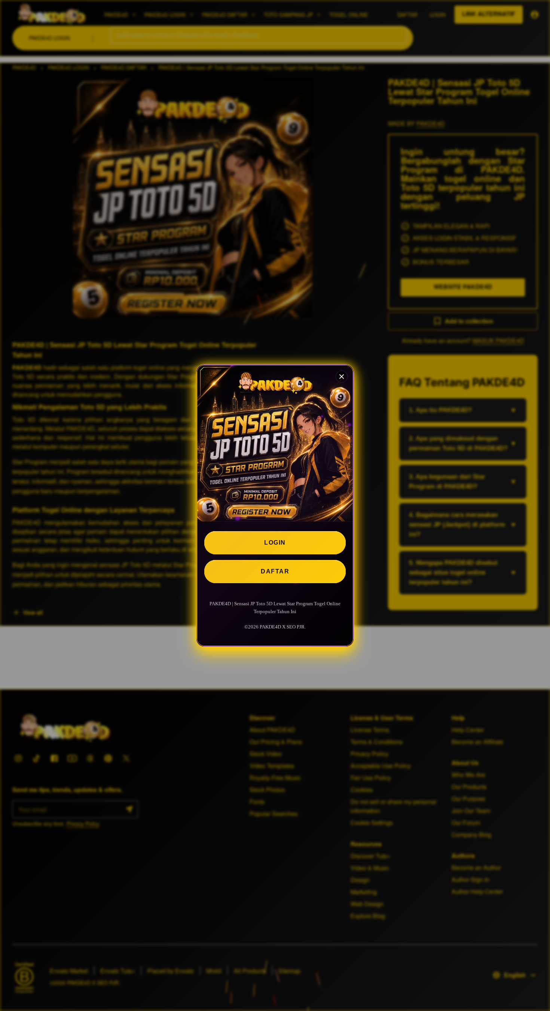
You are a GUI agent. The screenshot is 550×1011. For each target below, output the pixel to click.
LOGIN (275, 542)
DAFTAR (275, 571)
